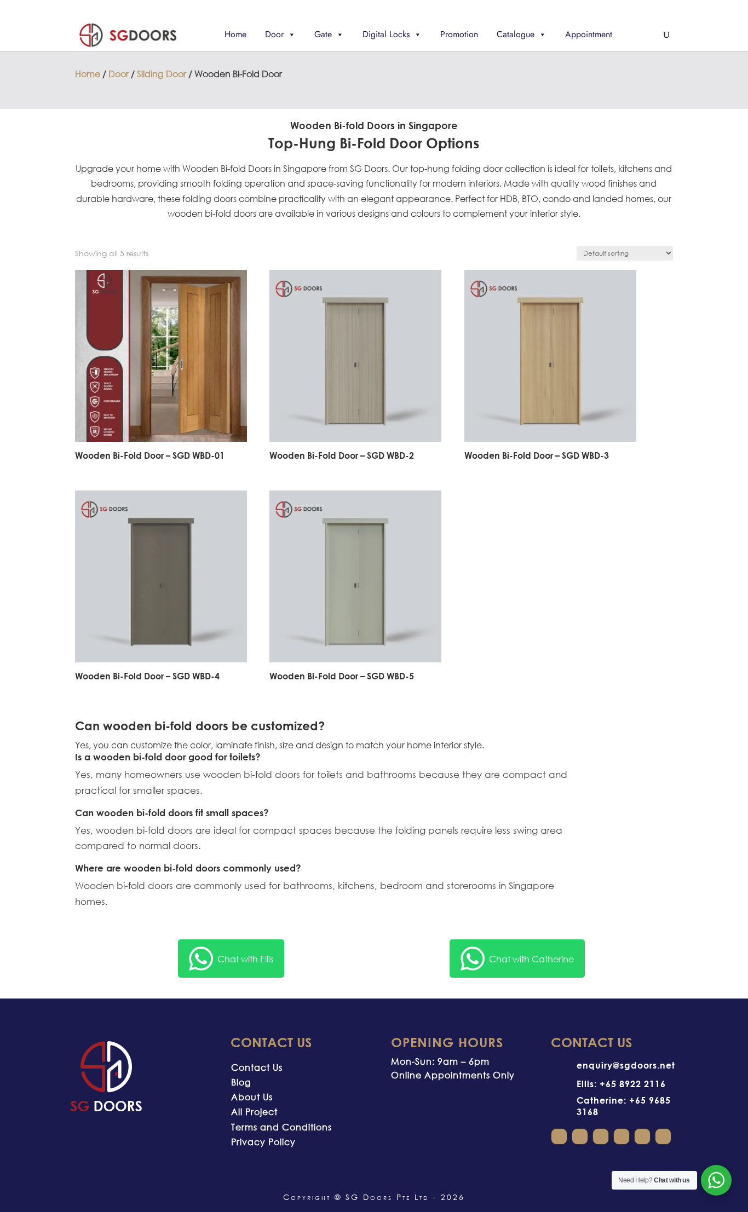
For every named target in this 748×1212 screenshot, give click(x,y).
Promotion (459, 34)
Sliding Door (161, 73)
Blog (241, 1082)
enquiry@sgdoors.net (626, 1065)
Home (235, 34)
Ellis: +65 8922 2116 (621, 1083)
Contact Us (257, 1067)
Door (274, 34)
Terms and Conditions (281, 1127)
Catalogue (515, 34)
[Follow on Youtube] (600, 1136)
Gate (323, 34)
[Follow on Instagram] (559, 1136)
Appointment (588, 34)
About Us (252, 1097)
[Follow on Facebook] (580, 1136)
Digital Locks (386, 34)
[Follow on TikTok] (663, 1136)
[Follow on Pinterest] (642, 1136)
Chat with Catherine (531, 959)
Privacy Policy (263, 1141)
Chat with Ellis (245, 959)
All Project (254, 1111)
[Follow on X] (621, 1136)
